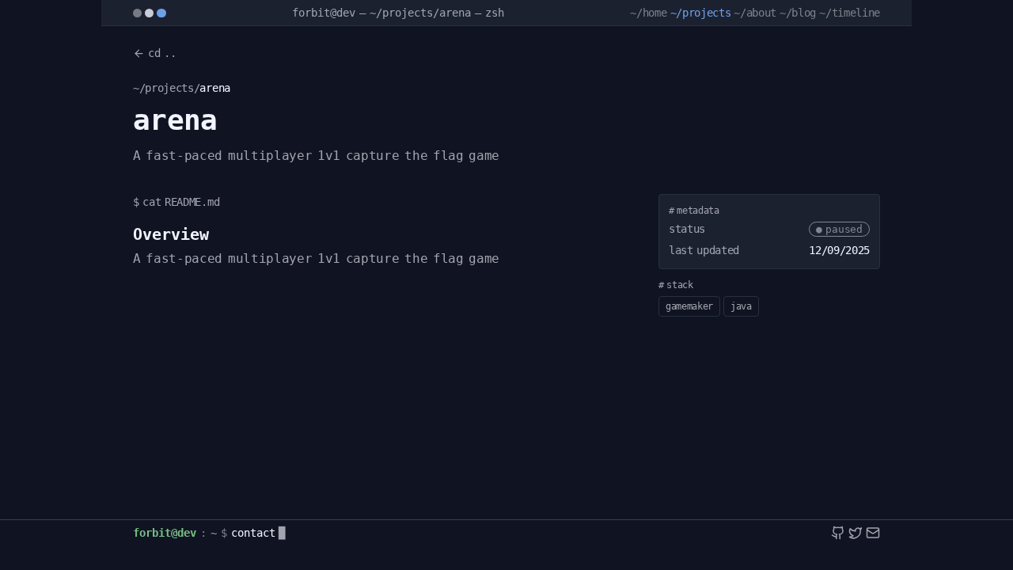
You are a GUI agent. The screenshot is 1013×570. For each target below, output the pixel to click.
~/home (648, 12)
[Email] (873, 533)
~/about (755, 12)
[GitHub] (838, 533)
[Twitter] (855, 533)
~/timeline (849, 12)
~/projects (700, 12)
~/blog (798, 12)
